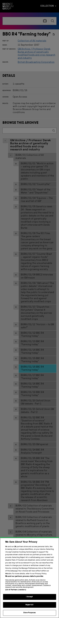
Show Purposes (29, 613)
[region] (29, 578)
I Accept (29, 597)
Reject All (29, 605)
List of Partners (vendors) (15, 590)
